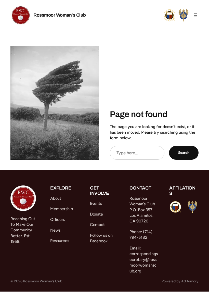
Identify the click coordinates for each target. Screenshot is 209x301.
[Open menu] (195, 15)
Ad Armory (190, 281)
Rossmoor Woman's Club (59, 15)
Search (183, 152)
